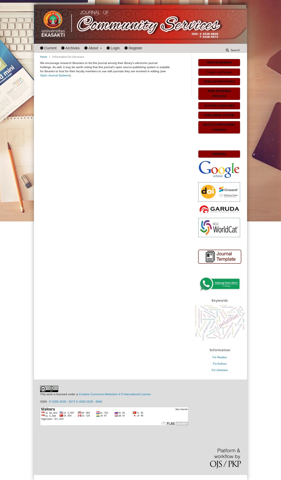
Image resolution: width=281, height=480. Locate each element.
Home (43, 56)
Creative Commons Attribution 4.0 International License (115, 394)
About (93, 48)
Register (135, 48)
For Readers (219, 357)
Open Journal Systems (55, 75)
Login (115, 48)
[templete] (219, 256)
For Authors (220, 363)
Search (235, 50)
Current (50, 48)
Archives (72, 48)
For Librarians (220, 370)
